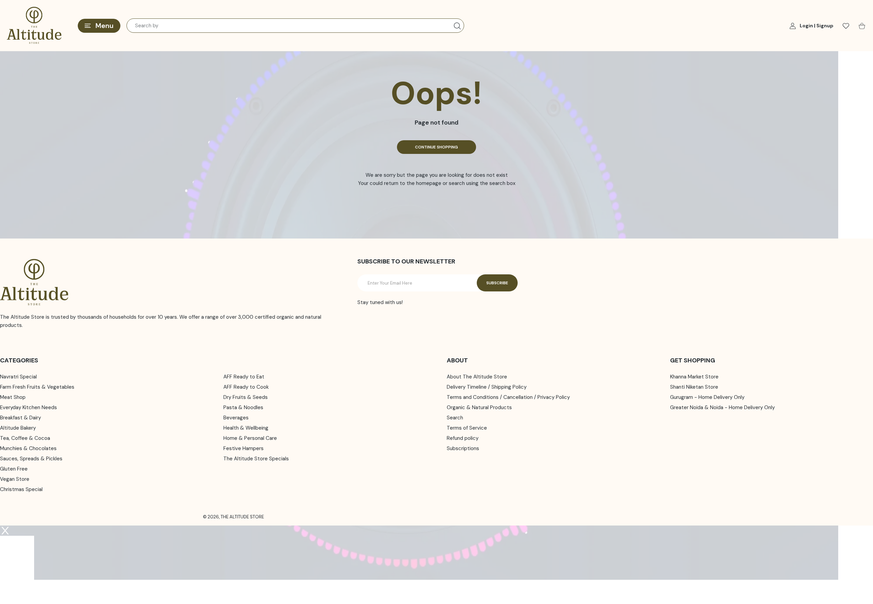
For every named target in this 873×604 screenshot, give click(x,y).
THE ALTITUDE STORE (242, 517)
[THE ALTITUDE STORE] (34, 25)
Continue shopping (436, 147)
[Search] (457, 26)
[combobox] (295, 25)
